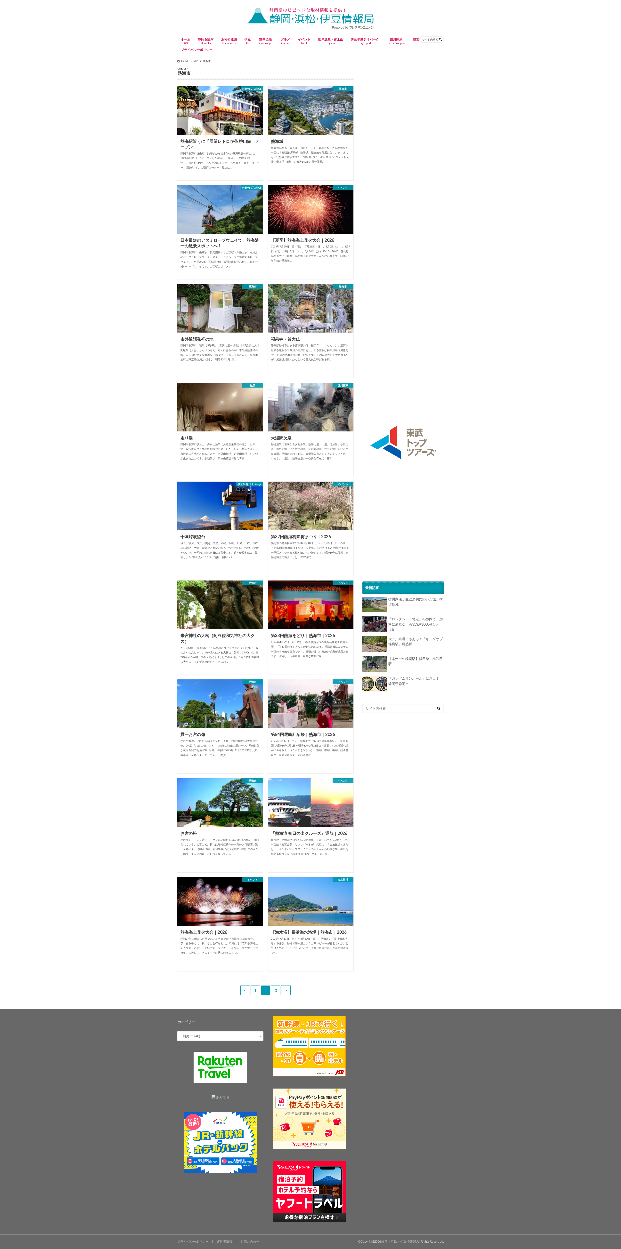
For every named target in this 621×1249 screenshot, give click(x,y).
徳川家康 (396, 41)
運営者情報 (224, 1241)
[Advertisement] (403, 101)
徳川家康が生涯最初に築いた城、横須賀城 (415, 602)
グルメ (285, 41)
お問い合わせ (249, 1241)
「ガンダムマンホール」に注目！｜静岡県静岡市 (415, 681)
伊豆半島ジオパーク (365, 41)
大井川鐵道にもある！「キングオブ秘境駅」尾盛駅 (415, 641)
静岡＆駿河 (206, 41)
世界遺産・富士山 (330, 41)
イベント (304, 41)
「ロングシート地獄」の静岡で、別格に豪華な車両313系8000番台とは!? (415, 624)
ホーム (185, 41)
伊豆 (248, 41)
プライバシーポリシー (196, 50)
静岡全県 (265, 41)
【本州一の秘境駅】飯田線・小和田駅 (415, 661)
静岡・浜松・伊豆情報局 (398, 1241)
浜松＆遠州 (229, 41)
